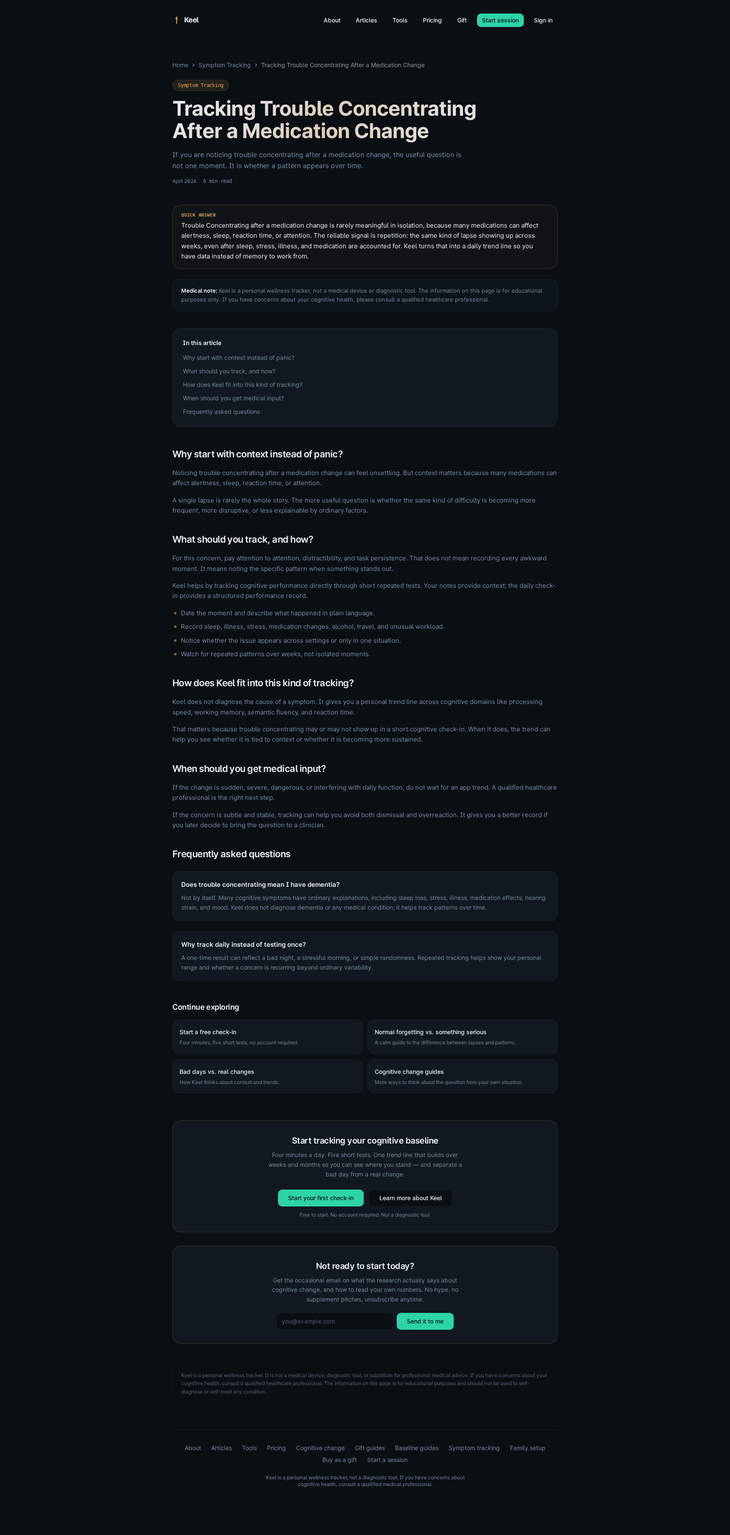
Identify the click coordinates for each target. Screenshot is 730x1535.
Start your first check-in (321, 1197)
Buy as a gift (339, 1459)
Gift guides (370, 1447)
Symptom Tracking (225, 64)
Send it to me (425, 1321)
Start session (500, 20)
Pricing (432, 20)
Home (180, 64)
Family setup (527, 1447)
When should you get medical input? (233, 398)
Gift (462, 20)
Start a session (387, 1459)
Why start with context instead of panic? (238, 357)
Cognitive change (320, 1447)
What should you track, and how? (229, 371)
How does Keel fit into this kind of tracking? (242, 384)
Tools (400, 20)
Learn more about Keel (410, 1197)
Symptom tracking (474, 1447)
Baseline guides (417, 1447)
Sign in (543, 20)
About (332, 20)
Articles (366, 20)
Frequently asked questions (221, 411)
